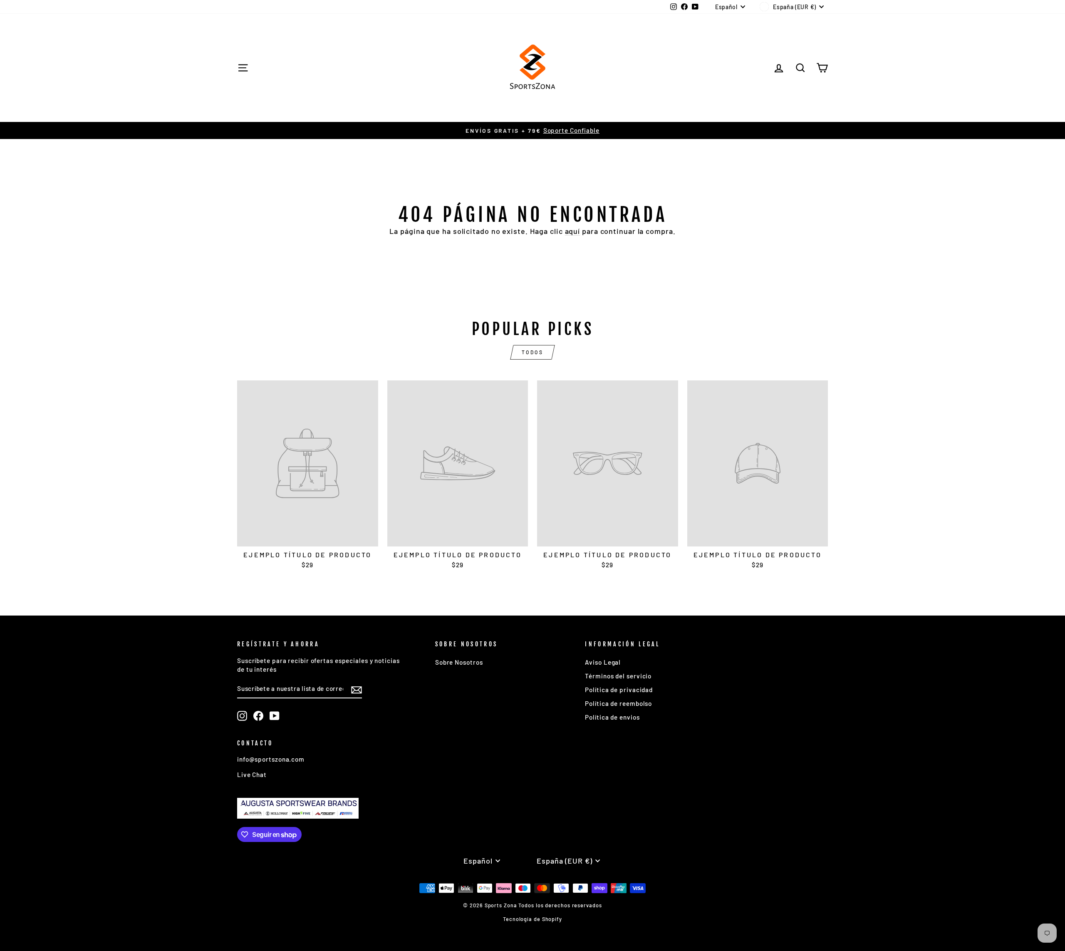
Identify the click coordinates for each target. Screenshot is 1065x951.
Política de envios (612, 717)
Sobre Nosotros (459, 662)
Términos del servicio (618, 676)
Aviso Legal (603, 662)
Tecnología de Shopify (532, 919)
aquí (572, 231)
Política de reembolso (618, 703)
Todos (533, 352)
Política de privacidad (619, 689)
